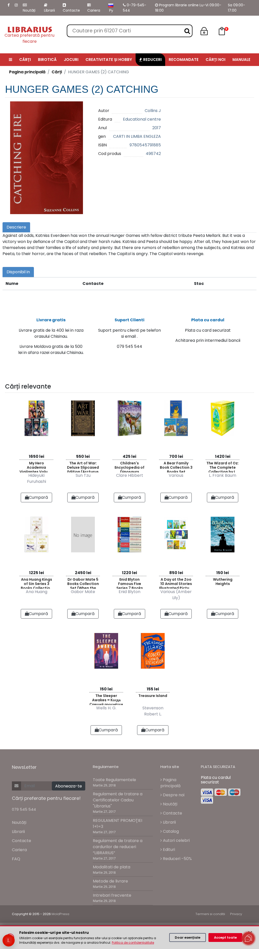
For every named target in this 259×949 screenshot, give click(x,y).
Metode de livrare (110, 881)
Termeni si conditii (210, 914)
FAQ (16, 859)
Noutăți (29, 10)
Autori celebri (176, 840)
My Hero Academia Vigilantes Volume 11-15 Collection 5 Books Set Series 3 (36, 466)
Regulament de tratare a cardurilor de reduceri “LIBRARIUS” (117, 847)
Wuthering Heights (222, 581)
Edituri (168, 849)
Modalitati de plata (111, 867)
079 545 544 (24, 809)
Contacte (71, 10)
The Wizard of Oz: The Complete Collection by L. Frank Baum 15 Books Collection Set (222, 466)
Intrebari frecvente (112, 895)
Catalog (170, 831)
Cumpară (38, 497)
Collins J (153, 111)
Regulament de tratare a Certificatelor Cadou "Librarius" (117, 800)
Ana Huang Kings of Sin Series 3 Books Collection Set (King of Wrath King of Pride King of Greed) (36, 583)
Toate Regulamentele (114, 780)
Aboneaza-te (68, 786)
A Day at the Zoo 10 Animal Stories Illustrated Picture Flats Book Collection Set (176, 583)
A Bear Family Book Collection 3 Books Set (176, 466)
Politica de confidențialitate (133, 942)
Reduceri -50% (177, 859)
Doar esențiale (187, 937)
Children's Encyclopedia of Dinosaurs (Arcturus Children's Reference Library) (129, 466)
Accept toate (225, 937)
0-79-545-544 (134, 8)
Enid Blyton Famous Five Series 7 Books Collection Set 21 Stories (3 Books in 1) (129, 583)
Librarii (49, 10)
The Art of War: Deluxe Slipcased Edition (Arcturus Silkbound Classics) (83, 466)
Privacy (236, 914)
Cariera (93, 10)
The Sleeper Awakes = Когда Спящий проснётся (106, 699)
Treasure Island (152, 695)
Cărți (57, 72)
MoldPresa (60, 914)
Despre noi (173, 795)
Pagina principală (27, 72)
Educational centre (142, 119)
